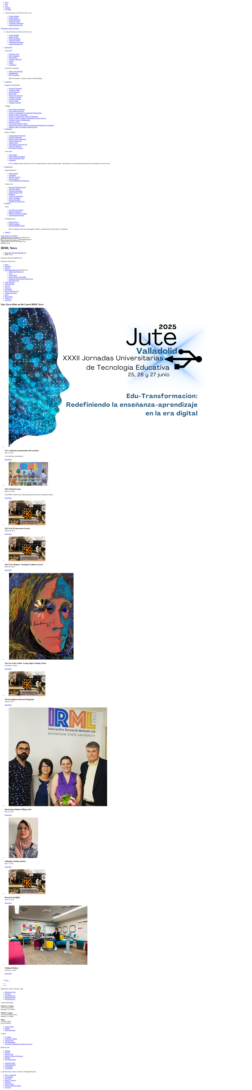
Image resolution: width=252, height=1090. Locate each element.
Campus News (9, 1040)
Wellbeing (12, 194)
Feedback (8, 1082)
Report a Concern (10, 1080)
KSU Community (14, 56)
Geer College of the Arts (16, 111)
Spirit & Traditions (14, 198)
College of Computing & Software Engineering (23, 116)
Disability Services (14, 177)
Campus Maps (9, 1027)
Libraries (7, 1051)
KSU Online (13, 94)
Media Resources (10, 1030)
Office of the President (16, 71)
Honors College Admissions (17, 139)
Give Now (8, 300)
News (6, 295)
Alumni (11, 61)
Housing (7, 1052)
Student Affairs (13, 173)
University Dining (14, 189)
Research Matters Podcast (17, 226)
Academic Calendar (15, 97)
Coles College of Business (17, 109)
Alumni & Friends (14, 21)
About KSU (8, 47)
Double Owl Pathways (16, 95)
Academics (8, 82)
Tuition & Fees (13, 143)
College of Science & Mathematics (19, 120)
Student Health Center (15, 193)
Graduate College (14, 122)
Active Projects (9, 284)
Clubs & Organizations (16, 196)
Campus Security (10, 1063)
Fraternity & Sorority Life (17, 201)
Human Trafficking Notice (13, 1086)
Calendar (7, 8)
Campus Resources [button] (11, 13)
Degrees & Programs (15, 88)
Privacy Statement (10, 1075)
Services (7, 268)
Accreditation (9, 1077)
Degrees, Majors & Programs (14, 1056)
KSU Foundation (14, 75)
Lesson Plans (13, 275)
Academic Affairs (14, 90)
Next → (7, 980)
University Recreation (15, 191)
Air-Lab (7, 286)
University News (14, 54)
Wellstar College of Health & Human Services (23, 127)
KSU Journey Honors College (18, 123)
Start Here (8, 266)
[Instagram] (128, 997)
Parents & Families (14, 20)
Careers (11, 63)
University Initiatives (15, 59)
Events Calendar (14, 179)
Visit (6, 4)
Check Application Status (16, 158)
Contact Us (8, 298)
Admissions (8, 129)
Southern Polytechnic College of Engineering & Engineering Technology (31, 125)
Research (7, 203)
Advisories (8, 1078)
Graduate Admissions (15, 137)
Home (7, 265)
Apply (7, 2)
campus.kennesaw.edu (16, 25)
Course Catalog (13, 101)
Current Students (14, 16)
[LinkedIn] (128, 996)
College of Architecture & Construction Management (25, 113)
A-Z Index (8, 9)
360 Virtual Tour (14, 281)
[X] (128, 994)
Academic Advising (15, 103)
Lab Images (8, 289)
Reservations (9, 296)
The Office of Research (16, 210)
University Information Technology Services (18, 1044)
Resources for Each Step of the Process (21, 279)
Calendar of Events (11, 293)
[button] (15, 237)
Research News (13, 222)
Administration (13, 73)
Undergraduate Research (16, 215)
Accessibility (9, 1068)
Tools (10, 273)
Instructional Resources (12, 270)
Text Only (8, 1087)
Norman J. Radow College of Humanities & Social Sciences (27, 118)
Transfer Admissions (15, 141)
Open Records (9, 1084)
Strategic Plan (13, 58)
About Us (8, 288)
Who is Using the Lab (11, 291)
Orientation (12, 160)
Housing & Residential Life (17, 187)
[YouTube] (128, 999)
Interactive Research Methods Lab (15, 253)
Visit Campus (13, 155)
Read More (8, 459)
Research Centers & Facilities (18, 213)
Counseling (12, 175)
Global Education (14, 92)
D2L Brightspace (10, 1042)
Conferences (12, 65)
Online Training (10, 282)
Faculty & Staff (13, 18)
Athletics (7, 232)
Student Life (8, 167)
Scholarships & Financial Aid (18, 144)
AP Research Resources (16, 272)
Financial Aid (9, 1054)
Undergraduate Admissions (17, 136)
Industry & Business (15, 212)
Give (6, 6)
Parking (7, 1028)
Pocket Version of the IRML (17, 277)
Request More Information (17, 156)
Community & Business (16, 23)
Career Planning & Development (19, 181)
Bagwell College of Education (18, 115)
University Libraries (15, 99)
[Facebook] (128, 992)
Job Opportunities (10, 1059)
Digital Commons (14, 224)
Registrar (7, 1058)
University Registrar (15, 146)
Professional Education (16, 148)
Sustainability (9, 1066)
